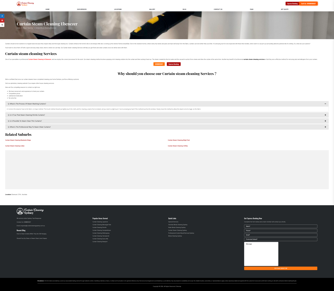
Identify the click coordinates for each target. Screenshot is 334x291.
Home (47, 9)
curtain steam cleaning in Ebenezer (39, 59)
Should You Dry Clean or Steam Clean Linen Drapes (32, 238)
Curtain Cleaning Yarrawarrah (101, 236)
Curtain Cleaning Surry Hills (100, 239)
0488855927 (159, 64)
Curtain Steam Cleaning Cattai (14, 146)
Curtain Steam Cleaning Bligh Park (179, 140)
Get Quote (284, 9)
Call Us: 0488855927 (308, 3)
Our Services (82, 9)
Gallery (152, 9)
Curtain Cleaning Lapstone (100, 222)
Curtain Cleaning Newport (100, 241)
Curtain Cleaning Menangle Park (102, 224)
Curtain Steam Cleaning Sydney (177, 230)
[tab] (167, 103)
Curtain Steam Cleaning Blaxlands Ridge (18, 140)
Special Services (173, 222)
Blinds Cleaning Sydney (175, 236)
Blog (184, 9)
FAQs (251, 9)
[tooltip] (2, 16)
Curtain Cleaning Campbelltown (102, 230)
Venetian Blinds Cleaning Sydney (177, 224)
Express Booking (292, 3)
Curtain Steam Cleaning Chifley (178, 146)
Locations (118, 9)
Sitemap (178, 286)
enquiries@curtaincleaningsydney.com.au (32, 225)
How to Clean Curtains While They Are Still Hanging (31, 234)
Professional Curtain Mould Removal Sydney (181, 233)
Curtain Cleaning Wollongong (101, 233)
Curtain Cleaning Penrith (99, 227)
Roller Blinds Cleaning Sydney (177, 227)
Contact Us (218, 9)
